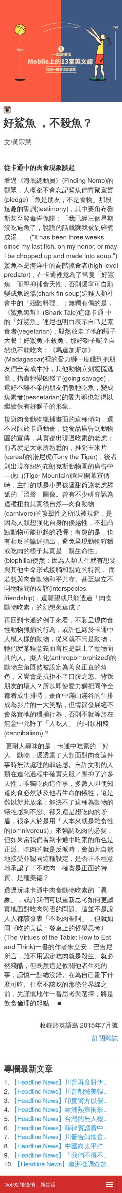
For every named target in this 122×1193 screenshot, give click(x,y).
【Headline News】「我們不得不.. (59, 1154)
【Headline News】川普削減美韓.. (59, 1091)
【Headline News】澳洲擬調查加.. (62, 1163)
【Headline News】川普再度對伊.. (59, 1081)
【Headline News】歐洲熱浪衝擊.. (59, 1109)
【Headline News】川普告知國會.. (59, 1136)
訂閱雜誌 (105, 1037)
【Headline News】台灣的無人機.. (59, 1118)
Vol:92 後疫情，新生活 (30, 1184)
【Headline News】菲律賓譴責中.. (59, 1127)
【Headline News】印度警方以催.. (59, 1100)
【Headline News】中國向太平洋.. (59, 1145)
